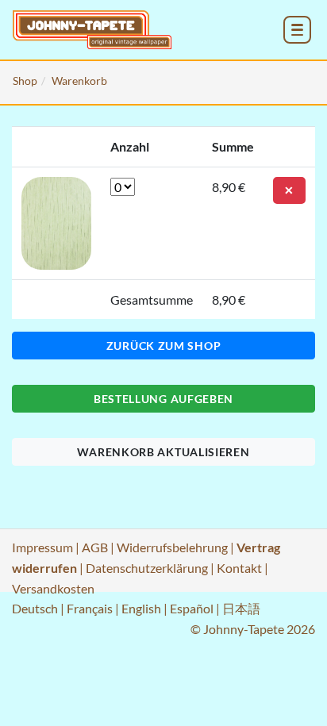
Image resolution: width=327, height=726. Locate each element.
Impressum (42, 547)
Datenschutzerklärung (147, 567)
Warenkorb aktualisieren (163, 452)
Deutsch (35, 608)
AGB (95, 547)
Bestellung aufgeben (163, 398)
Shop (25, 80)
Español (192, 608)
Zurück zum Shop (163, 345)
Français (90, 608)
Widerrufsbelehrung (172, 547)
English (141, 608)
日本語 (241, 608)
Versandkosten (53, 588)
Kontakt (239, 567)
